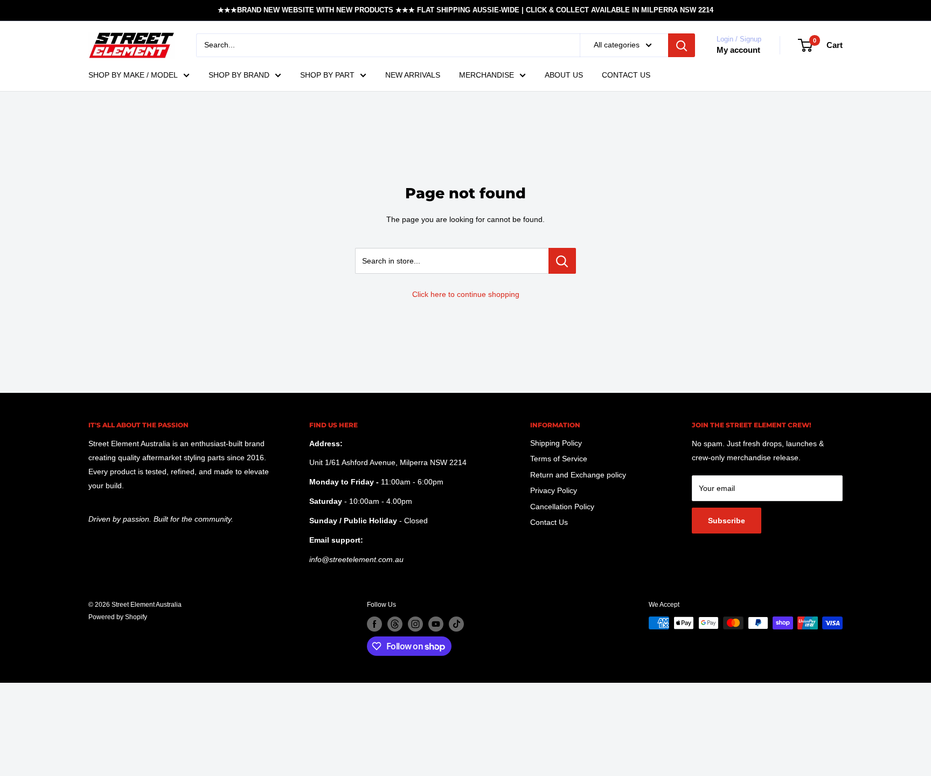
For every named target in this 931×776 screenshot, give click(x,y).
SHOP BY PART (327, 75)
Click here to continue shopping (465, 294)
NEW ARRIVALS (412, 75)
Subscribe (726, 520)
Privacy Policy (553, 490)
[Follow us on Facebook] (374, 624)
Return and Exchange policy (578, 474)
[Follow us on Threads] (394, 624)
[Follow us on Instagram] (415, 624)
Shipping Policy (556, 443)
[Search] (681, 45)
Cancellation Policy (562, 506)
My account (738, 49)
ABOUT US (564, 75)
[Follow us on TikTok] (456, 624)
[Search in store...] (562, 261)
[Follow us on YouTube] (435, 624)
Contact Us (549, 522)
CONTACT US (626, 75)
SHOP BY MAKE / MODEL (133, 75)
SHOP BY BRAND (239, 75)
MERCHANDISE (486, 75)
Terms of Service (558, 458)
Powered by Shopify (117, 617)
